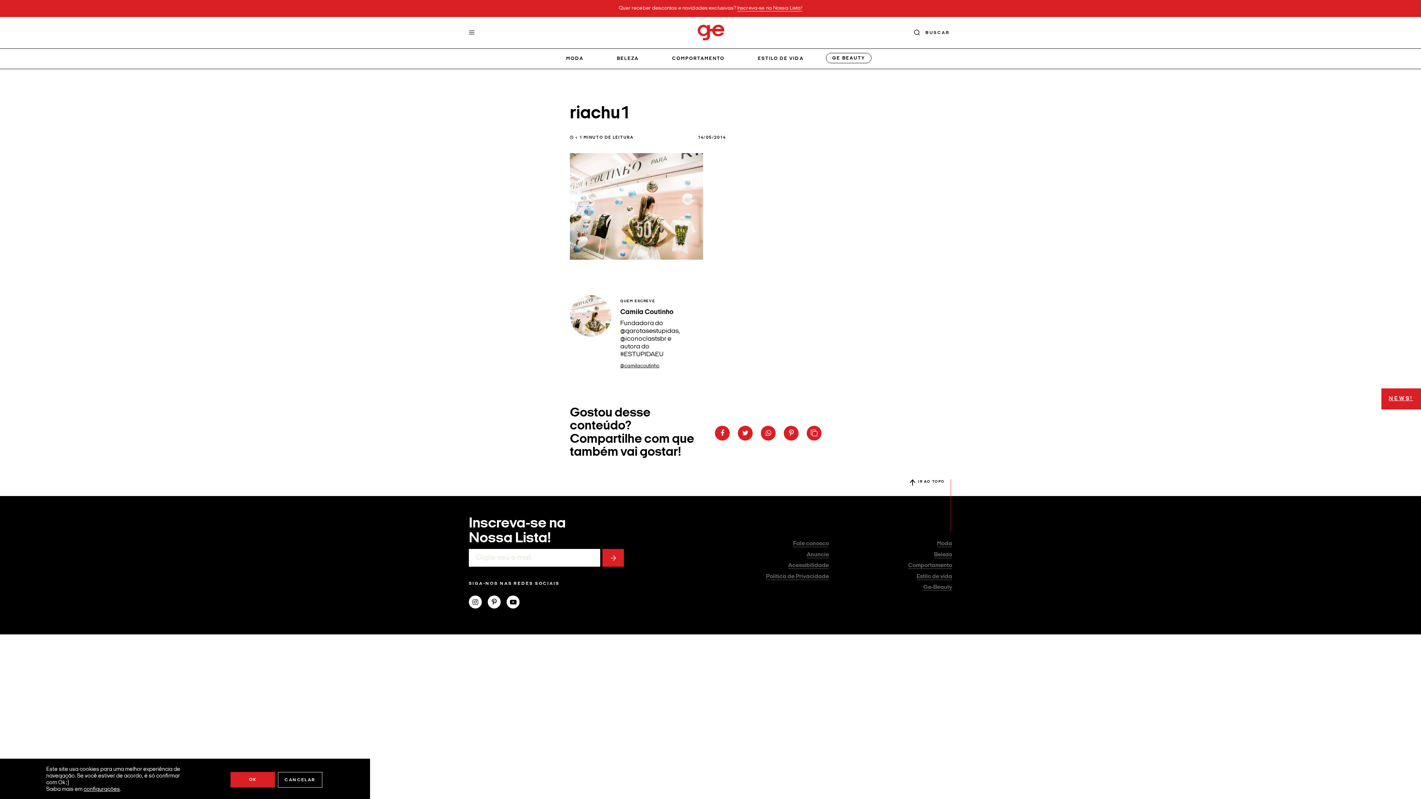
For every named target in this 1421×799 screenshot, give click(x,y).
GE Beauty (848, 58)
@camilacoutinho (639, 366)
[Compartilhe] (814, 433)
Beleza (628, 58)
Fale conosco (811, 544)
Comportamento (698, 58)
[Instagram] (478, 603)
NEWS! (1401, 399)
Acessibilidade (808, 566)
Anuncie (818, 555)
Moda (575, 58)
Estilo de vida (781, 58)
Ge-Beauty (937, 587)
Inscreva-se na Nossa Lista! (769, 8)
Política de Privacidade (797, 577)
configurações (102, 789)
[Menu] (472, 33)
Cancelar (300, 780)
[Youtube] (516, 603)
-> (613, 558)
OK (253, 780)
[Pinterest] (497, 603)
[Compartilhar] (722, 433)
